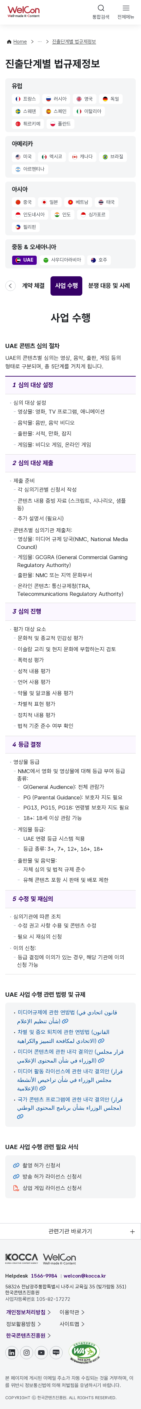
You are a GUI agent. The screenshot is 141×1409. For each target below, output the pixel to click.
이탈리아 (88, 112)
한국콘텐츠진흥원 (26, 1335)
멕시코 (54, 157)
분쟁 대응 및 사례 (109, 285)
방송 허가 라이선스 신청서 (52, 1176)
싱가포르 (95, 215)
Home (20, 42)
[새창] (84, 1344)
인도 (64, 215)
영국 (84, 99)
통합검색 (101, 17)
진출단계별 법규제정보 (74, 42)
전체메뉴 (125, 17)
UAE (25, 260)
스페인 (57, 112)
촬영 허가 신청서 (41, 1165)
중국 (25, 202)
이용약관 (69, 1312)
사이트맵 (69, 1324)
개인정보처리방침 (26, 1312)
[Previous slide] (14, 286)
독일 (113, 99)
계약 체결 (33, 285)
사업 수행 (66, 285)
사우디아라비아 (62, 260)
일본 (52, 202)
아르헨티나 (31, 169)
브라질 (114, 157)
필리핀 (27, 227)
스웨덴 (27, 112)
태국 (108, 202)
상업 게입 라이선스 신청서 (52, 1188)
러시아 (58, 99)
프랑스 (27, 99)
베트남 (80, 202)
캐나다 (84, 157)
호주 (101, 260)
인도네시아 (31, 215)
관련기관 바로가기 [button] (70, 1231)
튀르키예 (28, 124)
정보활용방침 (21, 1324)
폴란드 (62, 124)
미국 (24, 157)
